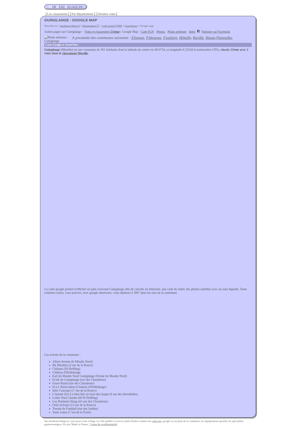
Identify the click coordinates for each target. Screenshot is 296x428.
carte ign (156, 421)
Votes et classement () (102, 31)
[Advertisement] (148, 85)
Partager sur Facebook (216, 31)
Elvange (137, 38)
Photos (160, 31)
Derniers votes (106, 14)
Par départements (82, 14)
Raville (198, 38)
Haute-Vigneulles (219, 38)
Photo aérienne (177, 31)
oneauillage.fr (65, 6)
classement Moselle (75, 53)
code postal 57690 (112, 25)
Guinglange (131, 25)
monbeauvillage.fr (70, 25)
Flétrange (153, 38)
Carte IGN (147, 31)
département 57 (90, 25)
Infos (192, 31)
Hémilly (185, 38)
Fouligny (170, 38)
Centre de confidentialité (103, 424)
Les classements (57, 14)
